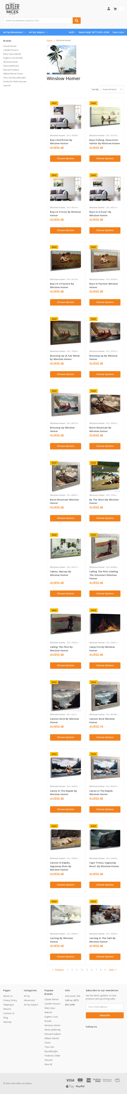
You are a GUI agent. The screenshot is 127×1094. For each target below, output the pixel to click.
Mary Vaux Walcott (12, 54)
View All (6, 85)
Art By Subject (37, 32)
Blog (5, 1017)
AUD (71, 32)
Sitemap (7, 1021)
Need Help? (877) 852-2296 (94, 32)
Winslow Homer (10, 61)
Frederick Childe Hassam (14, 81)
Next (111, 969)
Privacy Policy (10, 1000)
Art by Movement (13, 32)
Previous (59, 969)
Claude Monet (9, 46)
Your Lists (118, 32)
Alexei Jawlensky (11, 65)
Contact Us (8, 1013)
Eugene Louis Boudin (13, 57)
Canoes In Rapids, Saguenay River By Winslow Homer (60, 866)
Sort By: (95, 89)
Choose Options (65, 158)
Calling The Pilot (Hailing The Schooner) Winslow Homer (103, 575)
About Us (8, 995)
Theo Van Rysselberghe (14, 77)
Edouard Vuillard (11, 69)
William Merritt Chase (13, 73)
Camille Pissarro (10, 50)
